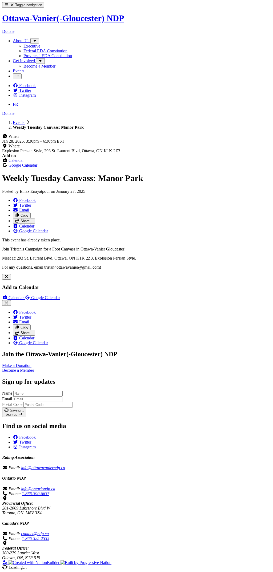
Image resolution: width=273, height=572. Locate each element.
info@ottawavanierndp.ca (43, 467)
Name (7, 393)
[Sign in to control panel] (5, 562)
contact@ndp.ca (35, 533)
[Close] (6, 277)
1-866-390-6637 (35, 493)
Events (19, 122)
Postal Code (12, 404)
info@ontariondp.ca (38, 489)
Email (7, 399)
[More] (34, 41)
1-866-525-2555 (35, 538)
